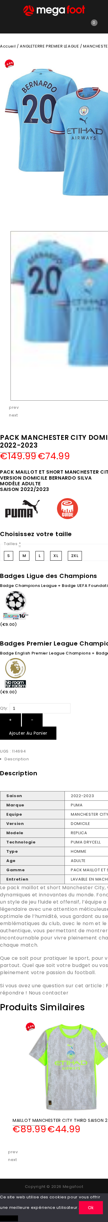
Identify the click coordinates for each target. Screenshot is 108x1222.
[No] (9, 1218)
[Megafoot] (54, 10)
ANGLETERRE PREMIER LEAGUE (49, 46)
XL (55, 556)
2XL (75, 556)
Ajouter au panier (28, 733)
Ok (91, 1208)
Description (16, 759)
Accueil (8, 46)
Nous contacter (49, 992)
